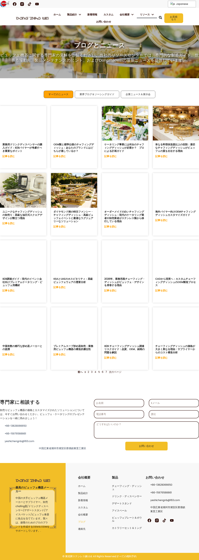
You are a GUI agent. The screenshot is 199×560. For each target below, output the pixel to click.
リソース (145, 14)
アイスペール (119, 510)
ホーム (57, 14)
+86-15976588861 (15, 433)
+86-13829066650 (16, 426)
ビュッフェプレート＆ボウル (127, 519)
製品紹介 (72, 14)
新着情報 (92, 14)
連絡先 (82, 529)
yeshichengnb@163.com (19, 441)
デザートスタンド (122, 503)
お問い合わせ (103, 21)
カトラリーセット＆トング (127, 528)
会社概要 (83, 514)
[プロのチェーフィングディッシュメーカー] (4, 4)
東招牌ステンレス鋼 (76, 556)
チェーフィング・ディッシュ (127, 487)
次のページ (115, 372)
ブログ (82, 522)
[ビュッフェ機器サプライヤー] (32, 18)
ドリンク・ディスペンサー (127, 496)
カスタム (108, 14)
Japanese (181, 4)
